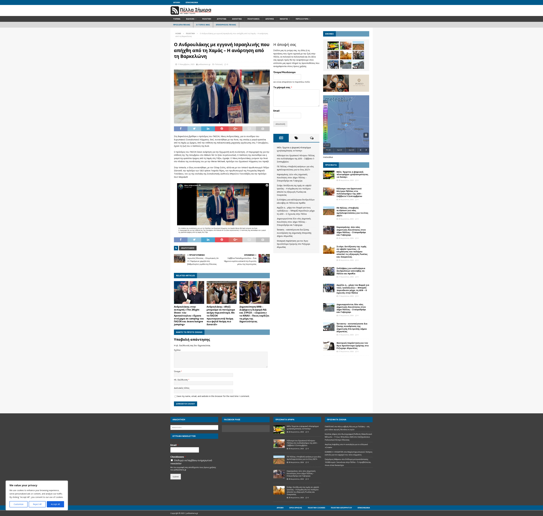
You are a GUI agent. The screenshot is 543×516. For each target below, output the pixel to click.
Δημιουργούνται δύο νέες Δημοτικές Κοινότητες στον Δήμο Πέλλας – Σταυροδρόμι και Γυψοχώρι (294, 221)
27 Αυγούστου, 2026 (346, 277)
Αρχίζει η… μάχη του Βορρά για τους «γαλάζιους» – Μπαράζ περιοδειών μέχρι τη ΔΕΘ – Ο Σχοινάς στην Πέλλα (296, 210)
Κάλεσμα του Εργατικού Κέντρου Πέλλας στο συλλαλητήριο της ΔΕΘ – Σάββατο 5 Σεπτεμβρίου (296, 158)
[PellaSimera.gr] (190, 14)
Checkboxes (178, 456)
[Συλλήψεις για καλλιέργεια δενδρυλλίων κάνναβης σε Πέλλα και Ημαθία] (358, 55)
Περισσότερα (302, 19)
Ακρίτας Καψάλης (332, 444)
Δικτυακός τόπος (181, 388)
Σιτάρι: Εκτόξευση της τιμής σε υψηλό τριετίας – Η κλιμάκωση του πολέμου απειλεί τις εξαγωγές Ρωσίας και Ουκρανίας (352, 251)
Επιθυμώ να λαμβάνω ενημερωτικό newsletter (191, 462)
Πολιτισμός (253, 19)
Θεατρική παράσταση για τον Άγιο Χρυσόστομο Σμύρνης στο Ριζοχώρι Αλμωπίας (293, 244)
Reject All (37, 504)
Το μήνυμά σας (282, 87)
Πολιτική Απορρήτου (341, 507)
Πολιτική (206, 19)
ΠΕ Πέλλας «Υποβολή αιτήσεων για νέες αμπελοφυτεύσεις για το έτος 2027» (352, 211)
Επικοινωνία (192, 2)
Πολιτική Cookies (316, 507)
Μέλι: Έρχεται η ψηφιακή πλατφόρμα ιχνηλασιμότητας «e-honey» (352, 174)
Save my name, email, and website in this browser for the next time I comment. (213, 396)
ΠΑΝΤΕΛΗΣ (329, 426)
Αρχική (176, 2)
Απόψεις (269, 19)
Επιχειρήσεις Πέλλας (226, 24)
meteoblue (328, 157)
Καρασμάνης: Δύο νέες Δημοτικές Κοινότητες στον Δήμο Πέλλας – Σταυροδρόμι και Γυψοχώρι (292, 177)
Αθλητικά (237, 19)
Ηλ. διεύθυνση (181, 379)
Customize (18, 504)
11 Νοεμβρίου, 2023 (186, 64)
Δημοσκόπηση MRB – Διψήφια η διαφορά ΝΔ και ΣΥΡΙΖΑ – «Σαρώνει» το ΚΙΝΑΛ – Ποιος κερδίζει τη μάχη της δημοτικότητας (254, 314)
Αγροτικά (221, 19)
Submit (176, 476)
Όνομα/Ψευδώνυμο (284, 72)
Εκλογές (284, 19)
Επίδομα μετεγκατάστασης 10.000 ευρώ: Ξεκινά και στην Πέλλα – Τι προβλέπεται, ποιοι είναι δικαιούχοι (348, 462)
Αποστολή (280, 124)
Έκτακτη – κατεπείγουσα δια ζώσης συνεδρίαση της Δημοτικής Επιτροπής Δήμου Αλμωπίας (294, 232)
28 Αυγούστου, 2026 (346, 180)
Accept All (55, 504)
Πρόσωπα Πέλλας (181, 24)
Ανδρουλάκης (187, 248)
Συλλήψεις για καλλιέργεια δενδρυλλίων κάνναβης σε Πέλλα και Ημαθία (351, 271)
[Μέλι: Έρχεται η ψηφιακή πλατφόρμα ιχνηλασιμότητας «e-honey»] (333, 45)
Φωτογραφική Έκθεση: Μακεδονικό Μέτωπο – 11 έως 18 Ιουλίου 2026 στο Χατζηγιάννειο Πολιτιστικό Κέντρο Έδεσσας (348, 437)
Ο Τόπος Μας (203, 24)
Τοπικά (176, 19)
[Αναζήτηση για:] (194, 427)
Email (276, 110)
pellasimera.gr (204, 64)
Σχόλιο (177, 350)
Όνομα (177, 371)
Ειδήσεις (190, 19)
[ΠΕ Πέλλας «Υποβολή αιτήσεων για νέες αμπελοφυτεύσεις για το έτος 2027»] (358, 45)
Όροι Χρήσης (295, 507)
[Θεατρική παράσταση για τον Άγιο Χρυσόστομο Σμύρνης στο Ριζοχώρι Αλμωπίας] (328, 346)
